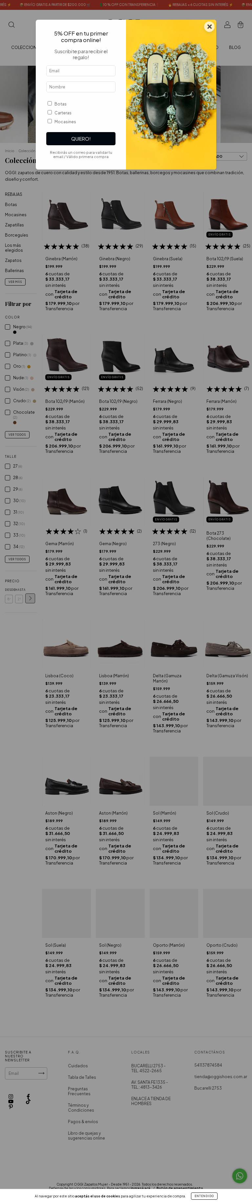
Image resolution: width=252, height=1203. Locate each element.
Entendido (204, 1196)
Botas (60, 104)
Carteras (63, 112)
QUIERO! (81, 139)
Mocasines (65, 121)
